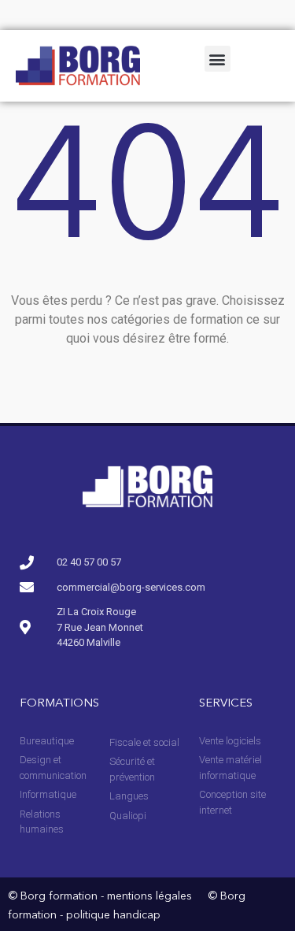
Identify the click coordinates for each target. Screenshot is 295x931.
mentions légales (149, 896)
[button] (217, 59)
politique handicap (113, 915)
